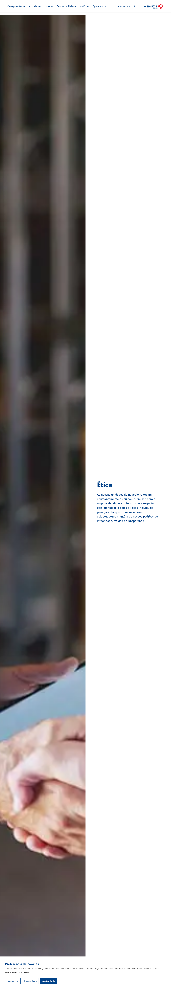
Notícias (84, 6)
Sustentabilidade (66, 6)
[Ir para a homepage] (153, 6)
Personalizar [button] (13, 980)
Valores (49, 6)
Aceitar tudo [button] (48, 980)
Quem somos (100, 6)
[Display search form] (134, 6)
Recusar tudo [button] (30, 980)
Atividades (35, 6)
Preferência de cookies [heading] (22, 963)
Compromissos (16, 6)
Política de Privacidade (17, 972)
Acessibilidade (124, 6)
